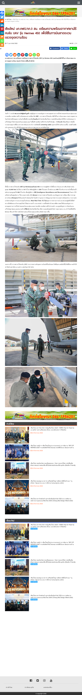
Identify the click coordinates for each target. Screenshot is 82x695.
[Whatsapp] (34, 55)
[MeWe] (26, 55)
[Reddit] (14, 55)
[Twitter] (11, 55)
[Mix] (30, 55)
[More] (38, 55)
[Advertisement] (41, 627)
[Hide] (1, 49)
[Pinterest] (22, 55)
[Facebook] (7, 55)
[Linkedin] (18, 55)
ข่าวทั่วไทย (8, 19)
